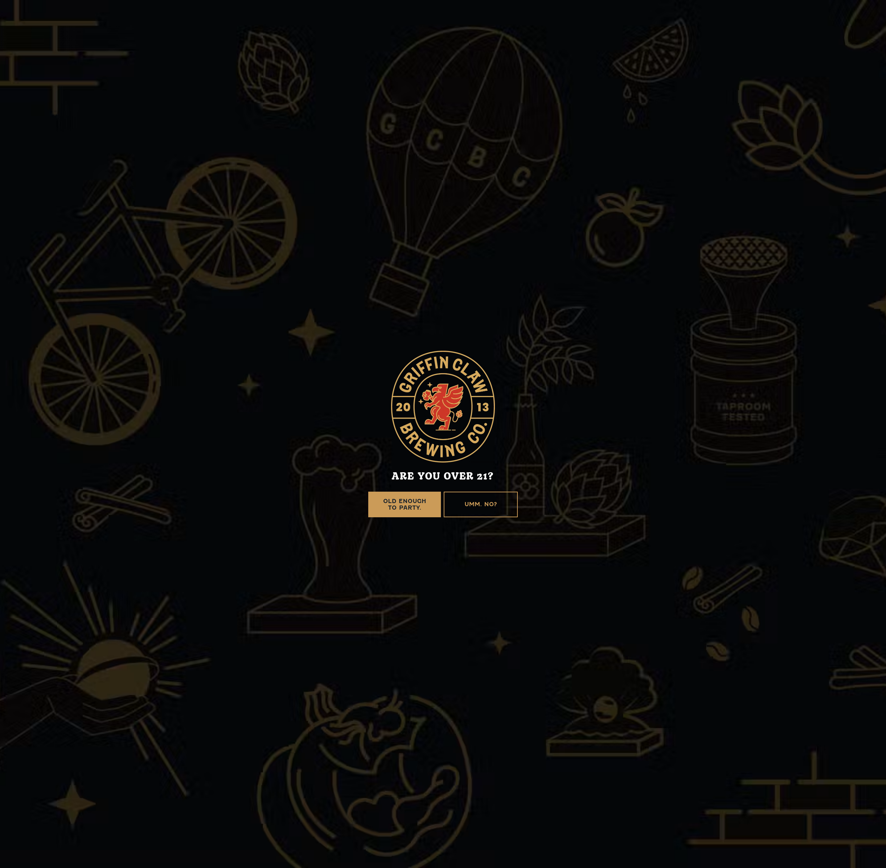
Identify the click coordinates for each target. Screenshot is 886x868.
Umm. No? (480, 504)
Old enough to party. (404, 504)
